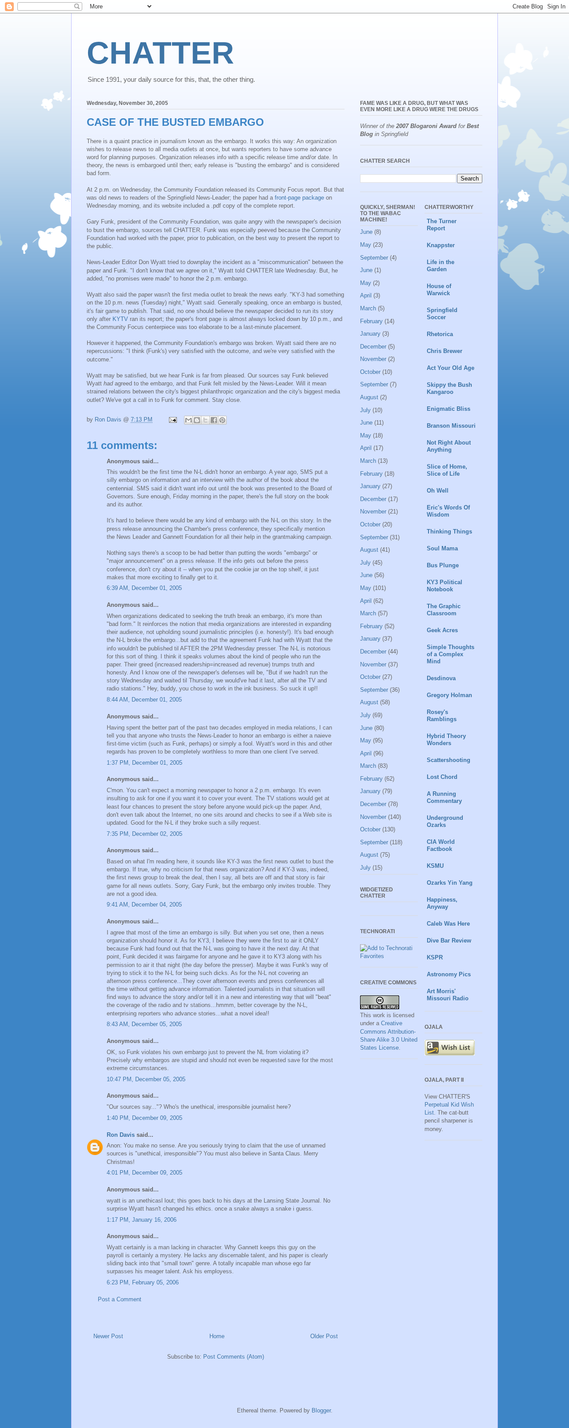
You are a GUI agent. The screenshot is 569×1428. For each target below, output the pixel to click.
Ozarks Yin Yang (450, 882)
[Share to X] (205, 420)
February (371, 321)
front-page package (299, 197)
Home (216, 1336)
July (365, 410)
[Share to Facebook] (213, 420)
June (366, 232)
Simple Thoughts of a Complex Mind (450, 654)
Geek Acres (442, 630)
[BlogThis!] (196, 420)
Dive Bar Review (449, 940)
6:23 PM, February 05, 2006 (143, 1282)
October (370, 372)
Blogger (321, 1410)
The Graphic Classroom (444, 610)
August (369, 397)
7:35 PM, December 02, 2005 (144, 833)
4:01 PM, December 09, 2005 (144, 1172)
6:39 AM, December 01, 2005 (144, 588)
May (365, 244)
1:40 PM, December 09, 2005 (144, 1118)
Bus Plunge (443, 565)
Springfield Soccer (442, 314)
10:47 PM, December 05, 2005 (146, 1079)
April (366, 295)
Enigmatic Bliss (448, 408)
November (373, 359)
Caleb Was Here (448, 923)
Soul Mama (442, 548)
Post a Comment (119, 1299)
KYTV (120, 319)
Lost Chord (442, 777)
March (368, 308)
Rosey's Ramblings (442, 715)
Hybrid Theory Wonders (446, 739)
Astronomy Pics (449, 974)
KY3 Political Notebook (444, 586)
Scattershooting (448, 760)
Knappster (441, 245)
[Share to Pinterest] (222, 420)
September (374, 257)
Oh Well (438, 490)
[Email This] (188, 420)
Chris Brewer (444, 351)
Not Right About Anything (449, 446)
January (370, 333)
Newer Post (108, 1336)
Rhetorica (440, 334)
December (373, 346)
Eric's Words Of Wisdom (448, 511)
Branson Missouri (451, 425)
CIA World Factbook (441, 845)
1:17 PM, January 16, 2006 (141, 1219)
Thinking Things (449, 531)
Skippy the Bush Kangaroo (449, 388)
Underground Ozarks (445, 821)
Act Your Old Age (450, 368)
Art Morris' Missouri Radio (448, 995)
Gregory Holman (449, 695)
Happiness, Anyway (442, 903)
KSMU (435, 865)
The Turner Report (442, 225)
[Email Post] (172, 419)
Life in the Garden (440, 266)
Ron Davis (121, 1134)
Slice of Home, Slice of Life (447, 470)
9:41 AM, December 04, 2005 (144, 904)
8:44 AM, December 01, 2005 (144, 699)
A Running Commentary (444, 797)
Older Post (324, 1336)
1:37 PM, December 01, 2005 (144, 762)
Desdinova (441, 678)
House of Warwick (439, 290)
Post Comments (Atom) (233, 1356)
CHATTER (160, 53)
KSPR (435, 957)
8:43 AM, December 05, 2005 (144, 1024)
